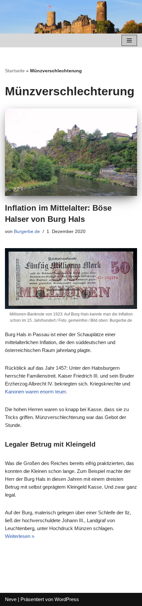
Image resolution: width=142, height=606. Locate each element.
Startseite (15, 70)
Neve (11, 599)
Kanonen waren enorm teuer (35, 391)
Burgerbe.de (27, 231)
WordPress (66, 599)
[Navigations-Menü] (129, 40)
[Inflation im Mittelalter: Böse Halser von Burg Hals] (71, 152)
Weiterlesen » (19, 536)
